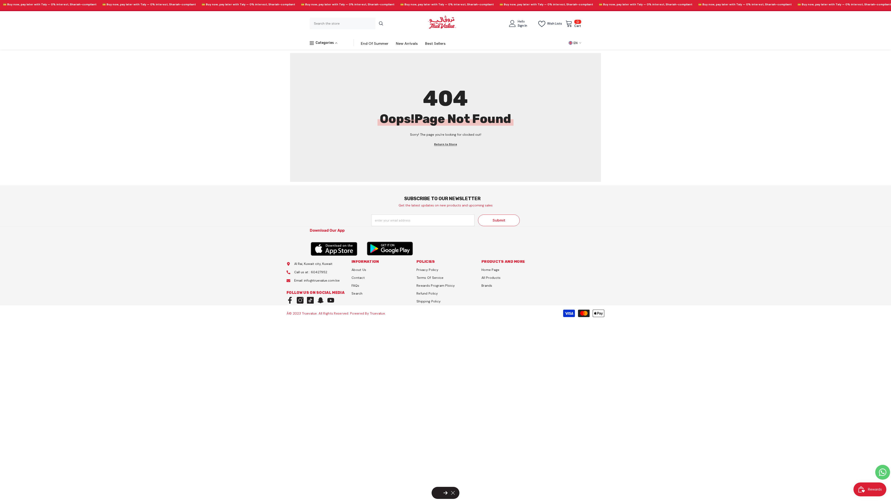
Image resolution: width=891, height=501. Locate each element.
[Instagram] (300, 300)
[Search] (348, 23)
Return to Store (445, 144)
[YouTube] (330, 300)
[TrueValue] (334, 249)
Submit (499, 220)
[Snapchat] (320, 300)
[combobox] (342, 23)
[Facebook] (290, 300)
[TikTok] (310, 300)
